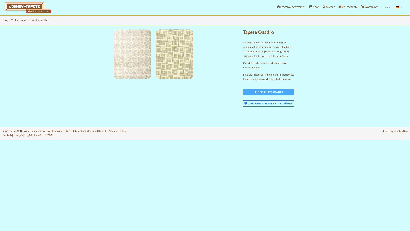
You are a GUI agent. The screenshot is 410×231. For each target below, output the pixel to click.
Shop (315, 7)
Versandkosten (117, 130)
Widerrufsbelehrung (35, 130)
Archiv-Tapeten (40, 19)
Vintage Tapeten (20, 19)
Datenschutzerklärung (84, 130)
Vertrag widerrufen (59, 130)
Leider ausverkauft (268, 92)
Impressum (8, 130)
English (29, 135)
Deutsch (7, 135)
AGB (19, 130)
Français (18, 135)
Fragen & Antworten (293, 7)
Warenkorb (371, 7)
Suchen (330, 7)
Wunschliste (349, 7)
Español (38, 135)
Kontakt (102, 130)
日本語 (49, 135)
